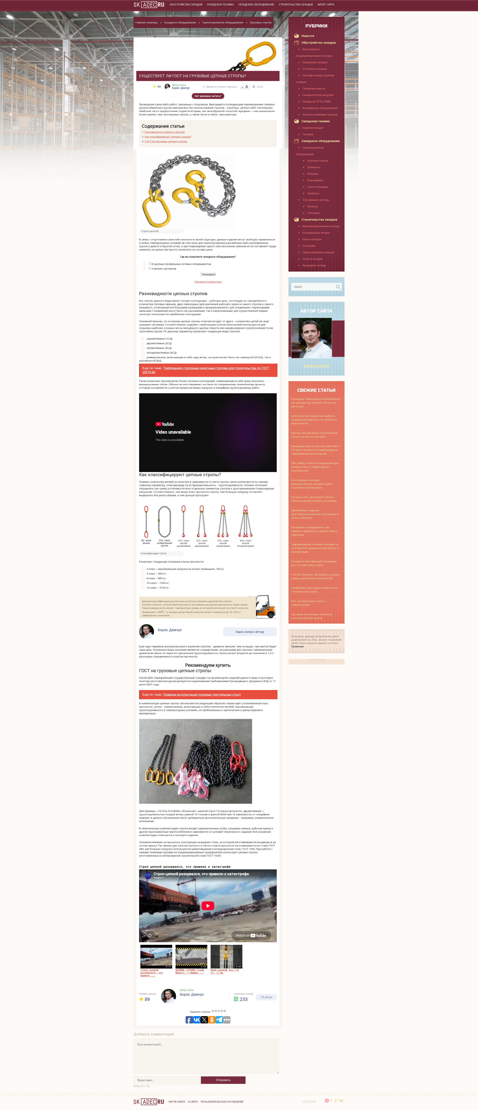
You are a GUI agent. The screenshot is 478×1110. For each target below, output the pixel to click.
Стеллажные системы (315, 199)
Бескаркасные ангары (316, 232)
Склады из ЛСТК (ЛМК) (316, 101)
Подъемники (315, 180)
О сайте (193, 1101)
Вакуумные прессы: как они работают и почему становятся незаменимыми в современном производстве (316, 449)
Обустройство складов (186, 4)
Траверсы (313, 193)
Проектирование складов (318, 252)
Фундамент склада (314, 265)
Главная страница (146, 22)
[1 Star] (212, 1010)
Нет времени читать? (208, 96)
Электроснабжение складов (320, 114)
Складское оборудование (256, 4)
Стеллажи (313, 212)
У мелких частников (164, 268)
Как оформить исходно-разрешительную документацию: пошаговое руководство (311, 483)
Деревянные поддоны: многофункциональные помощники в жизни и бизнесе (314, 514)
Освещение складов (315, 62)
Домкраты (313, 167)
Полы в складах (312, 239)
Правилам (297, 646)
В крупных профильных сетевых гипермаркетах (181, 264)
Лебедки (312, 173)
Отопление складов (314, 68)
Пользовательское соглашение (222, 1101)
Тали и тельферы (317, 186)
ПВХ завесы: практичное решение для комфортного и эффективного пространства (315, 466)
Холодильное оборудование (320, 108)
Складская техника (220, 4)
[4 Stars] (221, 1010)
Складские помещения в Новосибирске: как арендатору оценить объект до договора (316, 402)
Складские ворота (313, 88)
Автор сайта (325, 4)
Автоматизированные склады (321, 226)
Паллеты (312, 206)
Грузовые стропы (260, 22)
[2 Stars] (215, 1010)
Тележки (307, 134)
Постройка (309, 245)
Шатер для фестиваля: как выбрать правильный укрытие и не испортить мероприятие (314, 419)
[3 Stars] (218, 1010)
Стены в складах (312, 258)
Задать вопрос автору (250, 631)
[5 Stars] (224, 1010)
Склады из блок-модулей (317, 95)
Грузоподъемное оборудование (223, 22)
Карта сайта (177, 1101)
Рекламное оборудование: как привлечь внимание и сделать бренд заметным (314, 531)
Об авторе (266, 997)
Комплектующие (312, 127)
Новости (308, 36)
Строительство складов (296, 4)
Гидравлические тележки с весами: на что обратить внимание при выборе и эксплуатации (315, 548)
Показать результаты (208, 281)
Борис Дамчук (316, 366)
